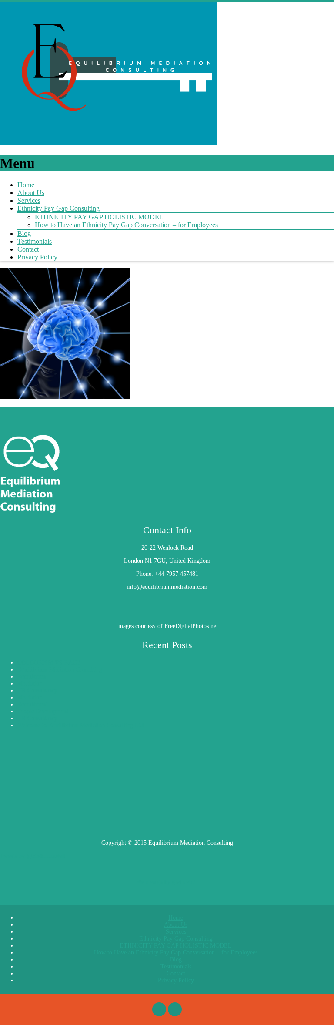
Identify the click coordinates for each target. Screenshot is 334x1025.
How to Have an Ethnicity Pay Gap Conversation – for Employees (126, 225)
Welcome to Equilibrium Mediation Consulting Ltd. (81, 725)
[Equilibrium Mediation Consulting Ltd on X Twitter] (3, 600)
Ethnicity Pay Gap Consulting (58, 208)
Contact (28, 249)
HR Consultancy (37, 690)
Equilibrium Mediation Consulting (59, 669)
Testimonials (34, 241)
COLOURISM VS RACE (48, 662)
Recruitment (32, 676)
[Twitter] (159, 1009)
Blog (24, 233)
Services (28, 200)
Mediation (29, 683)
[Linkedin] (175, 1009)
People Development (42, 711)
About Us (30, 192)
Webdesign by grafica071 (167, 882)
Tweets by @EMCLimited (32, 856)
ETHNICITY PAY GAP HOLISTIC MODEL (99, 217)
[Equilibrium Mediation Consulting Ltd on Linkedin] (9, 600)
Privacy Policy (37, 257)
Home (25, 184)
